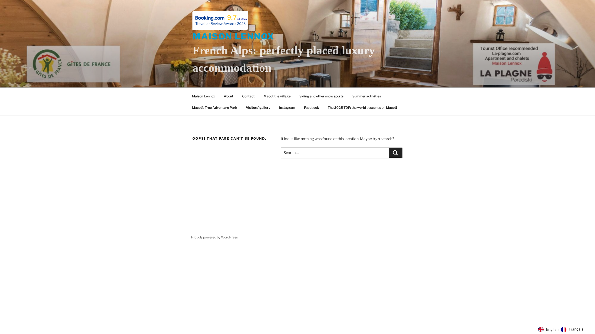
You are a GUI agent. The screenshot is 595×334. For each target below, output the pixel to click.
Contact (248, 96)
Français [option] (576, 329)
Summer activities (366, 96)
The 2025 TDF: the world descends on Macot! (362, 107)
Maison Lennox (233, 36)
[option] (572, 329)
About (228, 96)
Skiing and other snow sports (321, 96)
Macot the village (277, 96)
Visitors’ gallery (258, 107)
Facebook (311, 107)
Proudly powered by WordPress (214, 237)
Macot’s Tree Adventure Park (214, 107)
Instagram (287, 107)
